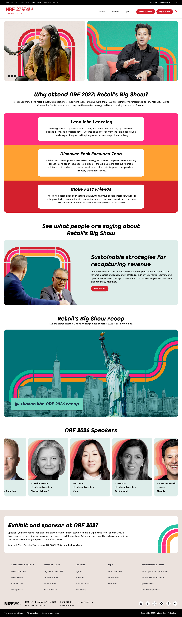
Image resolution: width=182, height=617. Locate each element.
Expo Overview (115, 571)
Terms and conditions (14, 613)
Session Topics (83, 583)
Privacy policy (32, 613)
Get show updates (114, 72)
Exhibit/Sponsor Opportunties (154, 571)
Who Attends (17, 583)
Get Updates (17, 589)
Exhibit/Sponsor (145, 11)
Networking (81, 589)
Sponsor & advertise (50, 613)
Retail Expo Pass (51, 577)
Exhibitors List (114, 577)
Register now (164, 11)
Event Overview (18, 571)
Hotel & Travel (50, 589)
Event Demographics (150, 589)
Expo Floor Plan (147, 583)
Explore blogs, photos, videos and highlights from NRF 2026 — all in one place (90, 323)
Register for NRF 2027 (53, 571)
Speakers (80, 577)
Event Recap (17, 577)
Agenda (79, 571)
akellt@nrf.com (75, 545)
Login (175, 2)
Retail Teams (50, 583)
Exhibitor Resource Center (153, 577)
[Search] (176, 11)
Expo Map (112, 583)
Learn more (99, 288)
